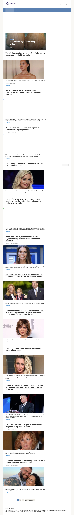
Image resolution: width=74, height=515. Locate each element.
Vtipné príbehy (35, 10)
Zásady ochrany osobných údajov (61, 4)
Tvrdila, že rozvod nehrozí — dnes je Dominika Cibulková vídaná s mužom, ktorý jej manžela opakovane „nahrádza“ (23, 201)
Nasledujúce (31, 500)
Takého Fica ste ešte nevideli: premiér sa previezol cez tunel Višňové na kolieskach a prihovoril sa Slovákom (25, 387)
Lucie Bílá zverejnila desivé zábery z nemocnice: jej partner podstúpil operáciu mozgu (25, 462)
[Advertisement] (37, 22)
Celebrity (27, 10)
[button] (44, 42)
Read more (7, 85)
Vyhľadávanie (54, 163)
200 (26, 500)
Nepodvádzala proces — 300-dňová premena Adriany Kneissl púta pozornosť (22, 129)
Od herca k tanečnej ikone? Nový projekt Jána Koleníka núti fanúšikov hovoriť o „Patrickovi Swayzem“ (23, 92)
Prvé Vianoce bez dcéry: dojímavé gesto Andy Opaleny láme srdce (23, 349)
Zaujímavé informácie (19, 10)
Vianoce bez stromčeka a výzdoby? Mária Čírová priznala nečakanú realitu (24, 164)
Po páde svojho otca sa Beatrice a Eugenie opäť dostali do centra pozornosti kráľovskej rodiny (23, 275)
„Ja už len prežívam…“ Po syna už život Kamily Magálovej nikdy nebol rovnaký (23, 426)
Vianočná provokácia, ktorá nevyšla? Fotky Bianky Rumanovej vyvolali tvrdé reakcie (25, 54)
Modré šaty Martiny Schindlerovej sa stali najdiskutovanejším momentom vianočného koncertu (22, 239)
